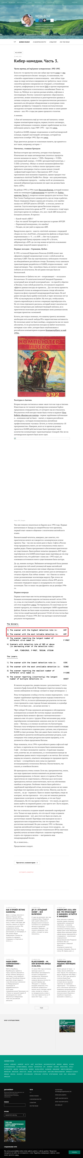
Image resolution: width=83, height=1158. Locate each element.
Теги (44, 2)
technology (29, 1074)
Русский (74, 2)
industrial (64, 1067)
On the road (64, 42)
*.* (15, 42)
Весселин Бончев (46, 190)
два (63, 72)
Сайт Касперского (61, 1098)
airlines (13, 1064)
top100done (54, 1074)
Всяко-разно (24, 42)
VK (40, 20)
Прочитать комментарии (27, 863)
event (31, 1067)
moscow (8, 1072)
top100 (45, 1074)
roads (7, 1074)
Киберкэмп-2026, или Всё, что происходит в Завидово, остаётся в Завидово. (67, 913)
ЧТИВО (30, 2)
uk (65, 1074)
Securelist (58, 1105)
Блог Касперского (61, 1102)
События (52, 42)
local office (40, 1069)
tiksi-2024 (38, 1074)
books (60, 1064)
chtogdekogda (10, 1067)
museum (15, 1072)
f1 (45, 1067)
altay (27, 1064)
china (72, 1064)
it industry (8, 1069)
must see (23, 1072)
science (20, 1074)
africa (7, 1064)
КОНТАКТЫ (51, 2)
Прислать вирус (61, 1095)
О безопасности (39, 42)
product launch (72, 1072)
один (57, 72)
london (48, 1069)
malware (56, 1069)
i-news (57, 1067)
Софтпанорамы (37, 192)
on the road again (40, 1072)
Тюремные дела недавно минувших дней (66, 963)
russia (13, 1074)
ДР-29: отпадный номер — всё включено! (39, 912)
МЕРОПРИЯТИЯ (21, 2)
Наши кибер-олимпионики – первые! (13, 963)
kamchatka (24, 1069)
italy (71, 1067)
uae (61, 1074)
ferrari (50, 1067)
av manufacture (50, 1064)
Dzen (44, 20)
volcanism (72, 1074)
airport (21, 1064)
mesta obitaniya (67, 1069)
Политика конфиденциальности (63, 1090)
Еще (41, 1008)
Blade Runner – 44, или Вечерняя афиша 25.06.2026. (41, 963)
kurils (32, 1069)
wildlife (7, 1076)
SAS (46, 86)
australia (39, 1064)
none (30, 1072)
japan (16, 1069)
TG (37, 20)
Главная (4, 2)
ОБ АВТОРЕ (12, 2)
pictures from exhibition (57, 1072)
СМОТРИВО (37, 2)
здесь (55, 128)
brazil (66, 1064)
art (32, 1064)
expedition (38, 1067)
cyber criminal (22, 1067)
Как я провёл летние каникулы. (15, 911)
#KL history (18, 52)
